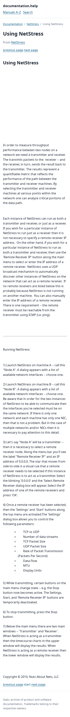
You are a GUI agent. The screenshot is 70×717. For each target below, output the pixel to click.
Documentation (13, 24)
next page (31, 50)
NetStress (33, 24)
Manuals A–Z (12, 12)
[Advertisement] (35, 104)
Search (28, 12)
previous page (13, 50)
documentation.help (20, 5)
